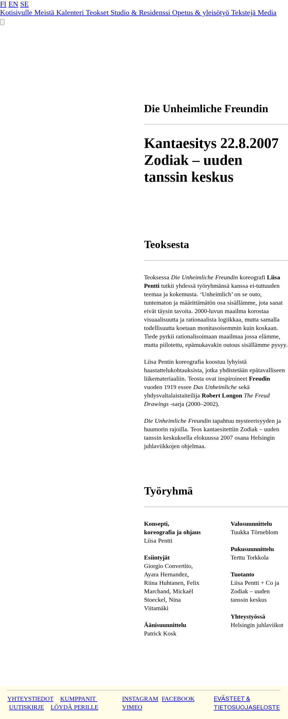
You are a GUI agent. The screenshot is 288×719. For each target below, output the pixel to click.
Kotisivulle (17, 12)
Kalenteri (71, 12)
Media (267, 12)
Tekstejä (244, 12)
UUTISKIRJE (26, 707)
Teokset (98, 12)
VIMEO (132, 707)
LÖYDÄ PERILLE (74, 707)
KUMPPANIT (78, 698)
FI (3, 4)
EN (13, 4)
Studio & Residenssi (141, 12)
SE (24, 4)
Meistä (45, 12)
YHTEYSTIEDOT (30, 698)
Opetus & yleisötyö (201, 12)
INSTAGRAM (140, 698)
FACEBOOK (178, 698)
